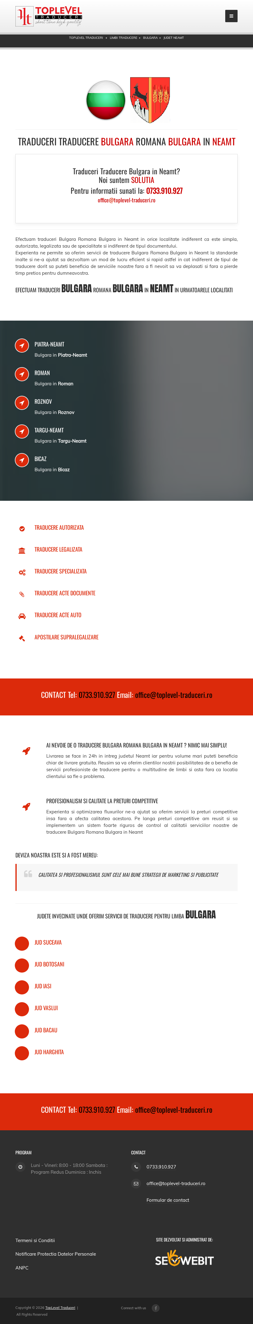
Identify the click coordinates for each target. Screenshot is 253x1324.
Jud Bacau (46, 1030)
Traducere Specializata (61, 571)
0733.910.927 (97, 694)
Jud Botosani (49, 964)
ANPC (21, 1268)
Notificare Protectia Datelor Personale (55, 1254)
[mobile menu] (231, 16)
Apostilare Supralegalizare (66, 637)
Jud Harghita (49, 1052)
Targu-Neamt (49, 430)
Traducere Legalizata (58, 549)
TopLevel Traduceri (60, 1308)
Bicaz (41, 459)
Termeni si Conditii (35, 1240)
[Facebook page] (156, 1308)
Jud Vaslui (46, 1008)
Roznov (43, 401)
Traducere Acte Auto (58, 615)
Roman (42, 373)
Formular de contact (168, 1200)
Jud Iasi (43, 986)
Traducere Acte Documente (65, 593)
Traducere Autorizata (59, 527)
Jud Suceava (48, 942)
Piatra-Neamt (49, 344)
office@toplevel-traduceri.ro (173, 694)
